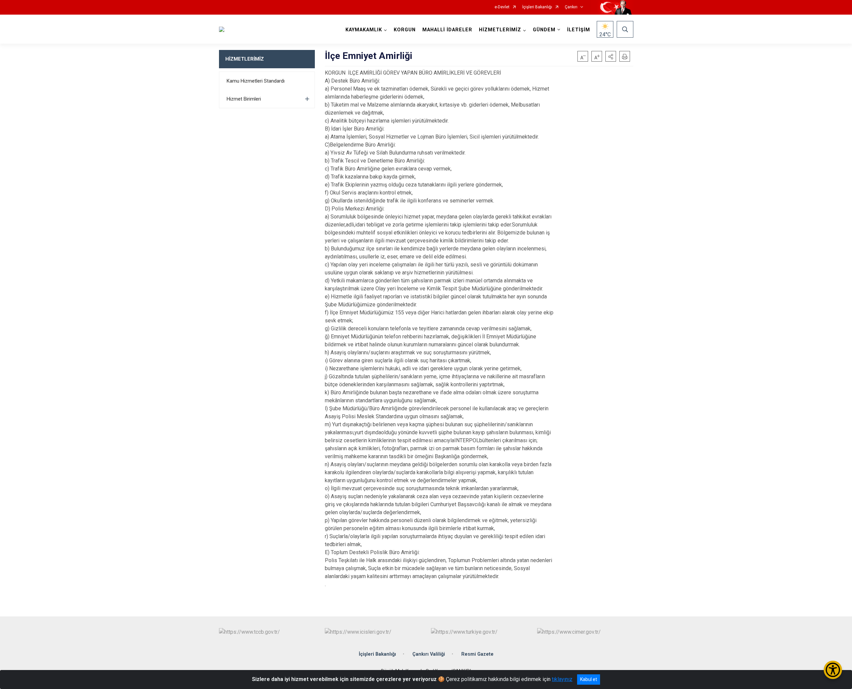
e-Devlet (502, 7)
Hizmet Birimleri (244, 99)
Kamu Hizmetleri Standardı (256, 81)
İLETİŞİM (578, 30)
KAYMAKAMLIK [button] (363, 30)
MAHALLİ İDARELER (447, 30)
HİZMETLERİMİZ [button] (500, 30)
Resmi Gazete (477, 654)
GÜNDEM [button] (544, 30)
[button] (610, 56)
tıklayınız (562, 679)
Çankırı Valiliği (428, 654)
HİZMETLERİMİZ (244, 59)
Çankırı (571, 7)
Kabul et (588, 679)
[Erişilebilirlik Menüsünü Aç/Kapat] (833, 670)
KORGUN (405, 30)
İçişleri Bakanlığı (537, 7)
